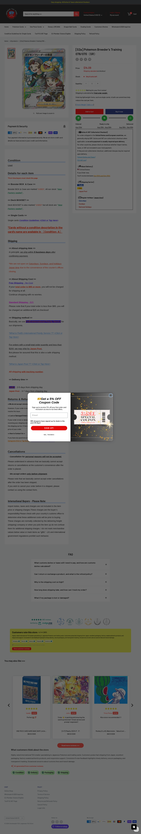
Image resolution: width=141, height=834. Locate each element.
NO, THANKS (49, 435)
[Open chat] (134, 827)
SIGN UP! (49, 428)
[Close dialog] (110, 395)
